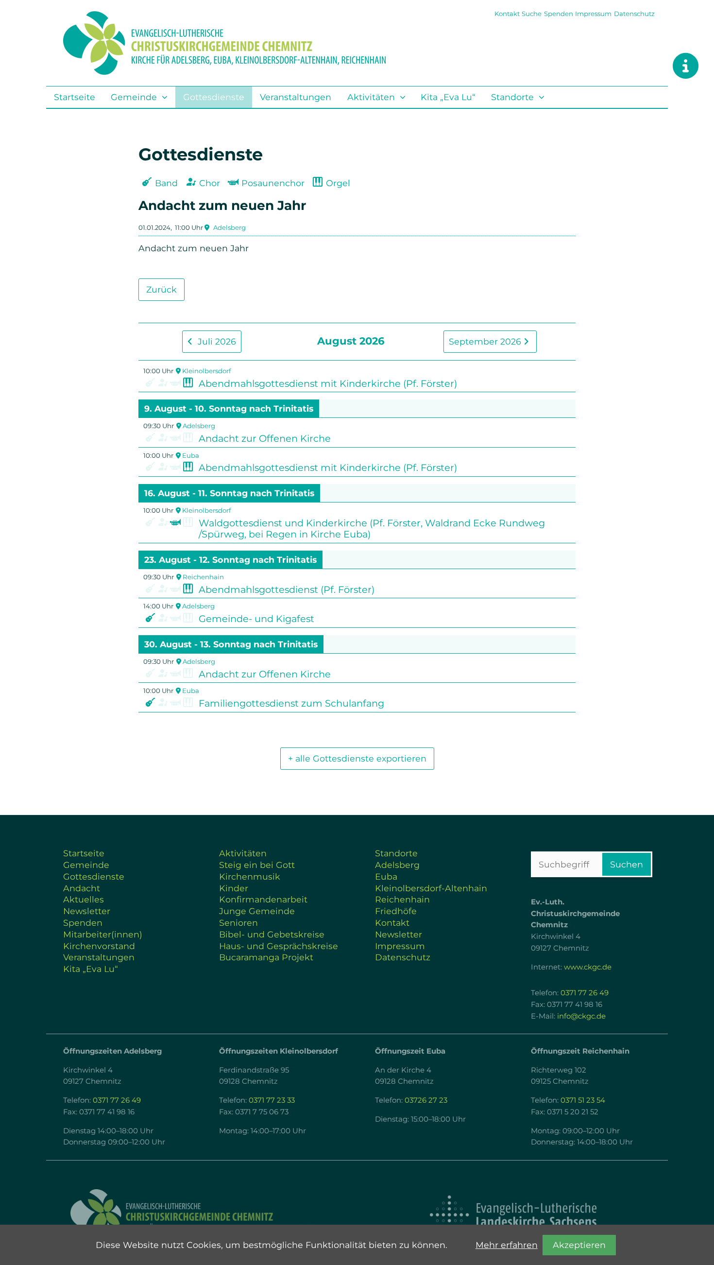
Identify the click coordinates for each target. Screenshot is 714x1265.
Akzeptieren (579, 1245)
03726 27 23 (426, 1100)
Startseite (74, 97)
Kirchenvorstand (99, 946)
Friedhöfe (396, 911)
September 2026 (486, 341)
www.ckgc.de (588, 967)
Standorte (512, 97)
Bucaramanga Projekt (266, 957)
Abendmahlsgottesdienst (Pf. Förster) (286, 589)
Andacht (81, 888)
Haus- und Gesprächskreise (278, 946)
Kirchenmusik (249, 876)
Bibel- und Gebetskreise (271, 934)
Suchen (626, 864)
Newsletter (86, 911)
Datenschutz (634, 13)
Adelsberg (229, 227)
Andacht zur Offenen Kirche (265, 438)
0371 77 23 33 (272, 1100)
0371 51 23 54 (583, 1100)
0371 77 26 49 (585, 992)
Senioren (238, 923)
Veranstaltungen (295, 97)
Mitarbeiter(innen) (102, 934)
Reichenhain (203, 577)
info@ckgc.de (581, 1016)
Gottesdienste (213, 97)
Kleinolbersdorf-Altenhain (431, 888)
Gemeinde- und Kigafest (256, 618)
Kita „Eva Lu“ (448, 97)
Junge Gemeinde (257, 911)
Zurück (161, 289)
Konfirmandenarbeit (263, 899)
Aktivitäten (371, 97)
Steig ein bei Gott (257, 865)
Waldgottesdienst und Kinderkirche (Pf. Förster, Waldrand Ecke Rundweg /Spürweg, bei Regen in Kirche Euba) (372, 528)
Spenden (558, 13)
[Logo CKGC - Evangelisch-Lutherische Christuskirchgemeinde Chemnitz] (201, 1215)
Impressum (593, 13)
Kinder (233, 888)
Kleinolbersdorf (206, 371)
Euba (190, 455)
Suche (532, 13)
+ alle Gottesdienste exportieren (357, 758)
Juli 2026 (215, 341)
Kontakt (507, 13)
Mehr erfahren (507, 1245)
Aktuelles (83, 899)
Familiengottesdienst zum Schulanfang (291, 703)
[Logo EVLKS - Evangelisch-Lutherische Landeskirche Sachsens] (513, 1215)
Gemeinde (134, 97)
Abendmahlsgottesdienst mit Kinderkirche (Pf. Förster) (328, 383)
